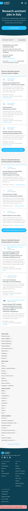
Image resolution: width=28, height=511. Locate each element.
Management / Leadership (7, 385)
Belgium (12, 80)
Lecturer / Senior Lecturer (7, 375)
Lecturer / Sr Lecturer (20, 471)
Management (18, 485)
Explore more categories (13, 444)
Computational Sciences (7, 348)
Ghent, (9, 80)
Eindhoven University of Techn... (9, 433)
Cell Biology (4, 353)
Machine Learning (6, 336)
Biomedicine (4, 356)
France (3, 413)
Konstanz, (9, 277)
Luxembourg (4, 403)
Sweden (4, 393)
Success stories (4, 499)
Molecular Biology (6, 346)
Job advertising (4, 491)
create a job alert (13, 61)
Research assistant (8, 97)
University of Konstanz (12, 275)
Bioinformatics (5, 351)
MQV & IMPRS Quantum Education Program (15, 247)
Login (2, 471)
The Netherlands (5, 395)
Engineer (3, 378)
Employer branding (5, 496)
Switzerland (13, 168)
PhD (5, 270)
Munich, (9, 249)
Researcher (4, 373)
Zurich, (9, 168)
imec (3, 435)
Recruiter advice (5, 501)
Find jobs (3, 463)
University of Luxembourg (7, 420)
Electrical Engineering (6, 341)
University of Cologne (6, 437)
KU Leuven (4, 418)
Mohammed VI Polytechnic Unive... (9, 423)
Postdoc (5, 324)
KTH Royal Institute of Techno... (9, 430)
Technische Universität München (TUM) (16, 300)
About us (3, 468)
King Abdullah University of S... (8, 440)
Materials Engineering (6, 343)
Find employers (4, 466)
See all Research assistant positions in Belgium (13, 150)
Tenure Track (4, 380)
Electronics (4, 358)
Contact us (3, 476)
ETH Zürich (9, 167)
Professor (4, 371)
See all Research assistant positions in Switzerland (14, 230)
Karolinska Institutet (6, 425)
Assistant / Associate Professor (9, 368)
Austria (3, 408)
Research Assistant (19, 483)
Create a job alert (14, 28)
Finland (3, 410)
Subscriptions (4, 494)
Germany (13, 249)
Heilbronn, (9, 301)
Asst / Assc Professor (20, 473)
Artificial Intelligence (6, 338)
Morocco (4, 405)
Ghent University (11, 78)
